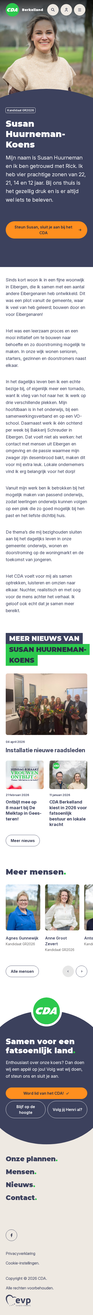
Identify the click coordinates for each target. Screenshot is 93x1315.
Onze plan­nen (32, 1159)
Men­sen (21, 1172)
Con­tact (21, 1198)
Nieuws (20, 1185)
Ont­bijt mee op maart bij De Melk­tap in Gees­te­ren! (23, 810)
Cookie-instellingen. (22, 1263)
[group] (23, 915)
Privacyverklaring (20, 1253)
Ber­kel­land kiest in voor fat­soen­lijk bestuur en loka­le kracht (68, 813)
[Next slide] (81, 971)
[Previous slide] (68, 971)
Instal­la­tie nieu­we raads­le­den (45, 750)
